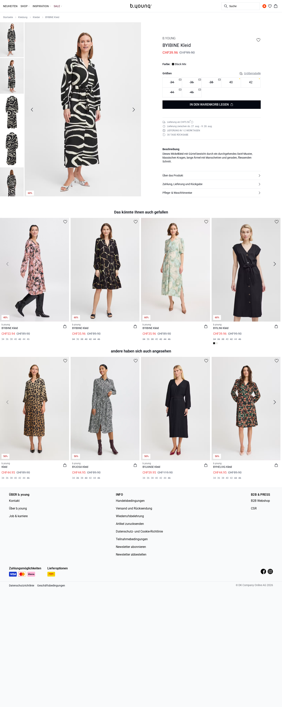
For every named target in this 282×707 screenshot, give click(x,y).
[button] (211, 175)
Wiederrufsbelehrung (130, 516)
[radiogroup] (211, 87)
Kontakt (14, 501)
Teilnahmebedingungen (132, 539)
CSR (254, 508)
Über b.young (18, 508)
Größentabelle (252, 73)
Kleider (36, 17)
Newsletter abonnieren (131, 547)
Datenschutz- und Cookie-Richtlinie (139, 531)
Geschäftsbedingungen (51, 585)
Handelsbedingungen (130, 501)
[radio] (231, 82)
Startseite (8, 17)
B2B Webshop (260, 501)
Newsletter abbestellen (131, 554)
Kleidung (22, 17)
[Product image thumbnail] (12, 39)
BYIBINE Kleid (52, 17)
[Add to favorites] (258, 40)
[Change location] (264, 6)
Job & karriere (18, 516)
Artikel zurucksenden (130, 524)
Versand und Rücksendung (134, 508)
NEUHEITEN (10, 6)
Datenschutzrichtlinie (21, 585)
